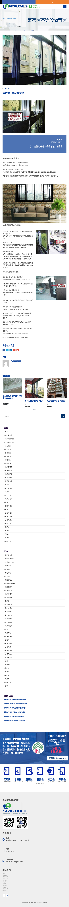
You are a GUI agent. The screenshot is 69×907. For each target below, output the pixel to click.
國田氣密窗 (8, 435)
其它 (6, 432)
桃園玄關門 (8, 470)
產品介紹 (5, 878)
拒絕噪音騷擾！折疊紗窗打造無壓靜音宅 (14, 716)
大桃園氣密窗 (9, 439)
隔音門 (7, 538)
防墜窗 (7, 531)
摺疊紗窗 (8, 456)
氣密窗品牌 (8, 615)
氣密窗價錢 (8, 488)
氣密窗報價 (8, 619)
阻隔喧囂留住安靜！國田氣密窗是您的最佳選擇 (15, 704)
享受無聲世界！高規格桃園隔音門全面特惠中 (15, 708)
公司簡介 (5, 876)
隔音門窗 (8, 541)
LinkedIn (11, 350)
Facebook (4, 350)
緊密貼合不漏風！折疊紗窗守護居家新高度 (14, 712)
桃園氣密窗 (8, 467)
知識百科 (7, 88)
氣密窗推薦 (8, 622)
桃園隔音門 (8, 478)
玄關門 (7, 502)
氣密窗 (7, 485)
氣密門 (7, 492)
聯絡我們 (8, 665)
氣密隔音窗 (8, 499)
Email (17, 350)
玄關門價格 (8, 506)
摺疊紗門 (8, 460)
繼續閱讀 (5, 404)
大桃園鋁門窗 (9, 442)
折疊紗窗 (8, 449)
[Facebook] (19, 2)
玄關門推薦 (8, 513)
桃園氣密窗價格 (10, 583)
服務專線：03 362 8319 (57, 758)
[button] (33, 409)
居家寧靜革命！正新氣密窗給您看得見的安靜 (15, 699)
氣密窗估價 (8, 605)
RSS (7, 895)
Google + (14, 350)
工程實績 (8, 446)
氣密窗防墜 (8, 626)
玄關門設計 (8, 520)
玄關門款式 (8, 516)
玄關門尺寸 (8, 509)
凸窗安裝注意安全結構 (56, 401)
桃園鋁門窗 (8, 474)
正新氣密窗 (8, 481)
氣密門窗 (8, 495)
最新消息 (8, 463)
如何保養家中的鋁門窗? (34, 401)
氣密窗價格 (8, 608)
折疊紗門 (8, 453)
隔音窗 (7, 534)
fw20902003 (16, 361)
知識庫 (7, 661)
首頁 (4, 18)
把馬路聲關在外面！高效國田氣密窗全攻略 (14, 720)
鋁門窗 (7, 527)
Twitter (7, 350)
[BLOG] (52, 2)
